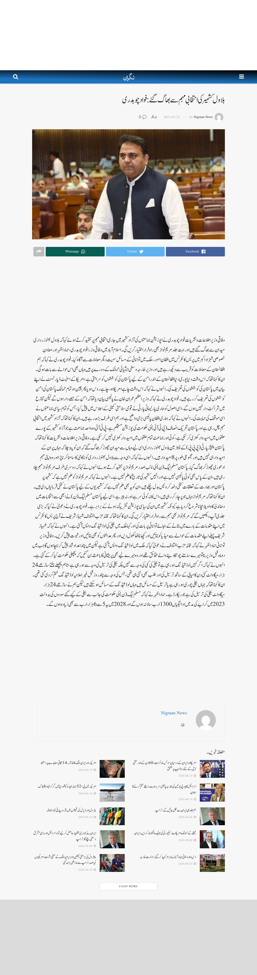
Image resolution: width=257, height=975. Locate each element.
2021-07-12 (172, 117)
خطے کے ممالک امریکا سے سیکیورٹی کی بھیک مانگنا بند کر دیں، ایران (165, 833)
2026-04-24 (85, 870)
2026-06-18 (185, 799)
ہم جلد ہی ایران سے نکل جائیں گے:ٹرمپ (175, 810)
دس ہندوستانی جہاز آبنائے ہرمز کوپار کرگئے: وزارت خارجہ (168, 857)
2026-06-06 (185, 817)
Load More (128, 886)
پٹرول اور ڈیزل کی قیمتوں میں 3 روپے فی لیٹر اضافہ (71, 810)
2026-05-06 (185, 840)
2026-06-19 (85, 770)
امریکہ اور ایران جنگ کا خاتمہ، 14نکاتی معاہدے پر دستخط (68, 763)
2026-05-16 (85, 817)
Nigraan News (203, 117)
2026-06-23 (185, 776)
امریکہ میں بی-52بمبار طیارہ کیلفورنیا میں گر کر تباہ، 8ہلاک (67, 786)
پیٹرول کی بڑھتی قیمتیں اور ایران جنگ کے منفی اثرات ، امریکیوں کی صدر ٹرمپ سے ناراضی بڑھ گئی (65, 860)
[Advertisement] (128, 35)
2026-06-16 (85, 794)
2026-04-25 (185, 864)
